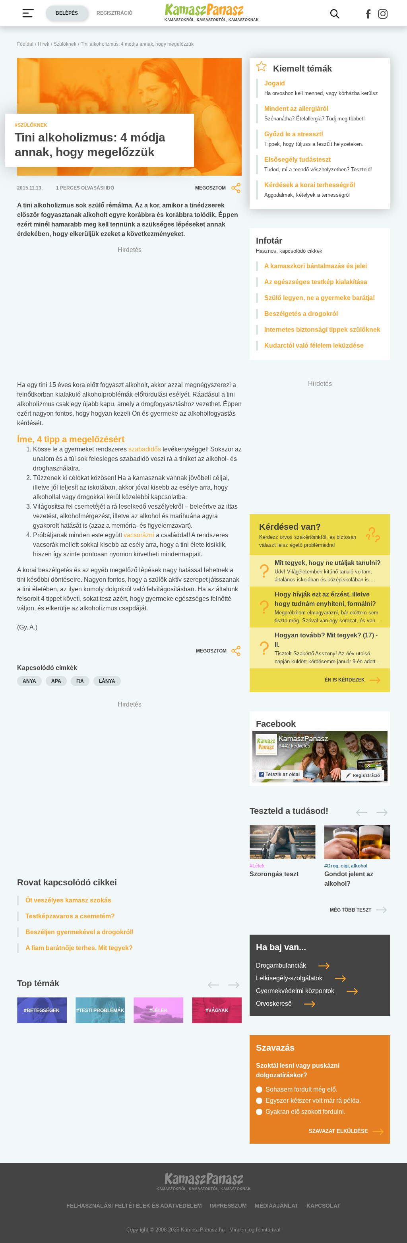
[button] (368, 14)
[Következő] (231, 985)
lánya (107, 681)
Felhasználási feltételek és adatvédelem (134, 1205)
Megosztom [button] (210, 188)
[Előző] (211, 985)
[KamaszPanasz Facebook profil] (320, 756)
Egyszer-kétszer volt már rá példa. (313, 1100)
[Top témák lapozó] (129, 985)
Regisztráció (114, 13)
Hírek (43, 44)
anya (29, 681)
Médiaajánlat (276, 1205)
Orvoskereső (274, 1003)
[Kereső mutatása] (335, 14)
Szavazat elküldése (338, 1131)
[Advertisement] (129, 783)
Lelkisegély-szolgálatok (290, 978)
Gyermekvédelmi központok (296, 990)
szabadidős (145, 449)
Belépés (67, 13)
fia (80, 681)
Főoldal (25, 44)
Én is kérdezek (345, 680)
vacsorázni (140, 535)
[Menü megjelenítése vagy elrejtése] (28, 13)
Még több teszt (350, 910)
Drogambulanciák (282, 965)
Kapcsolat (323, 1205)
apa (56, 681)
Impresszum (228, 1205)
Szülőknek (65, 44)
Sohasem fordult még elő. (301, 1089)
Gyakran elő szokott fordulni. (305, 1111)
